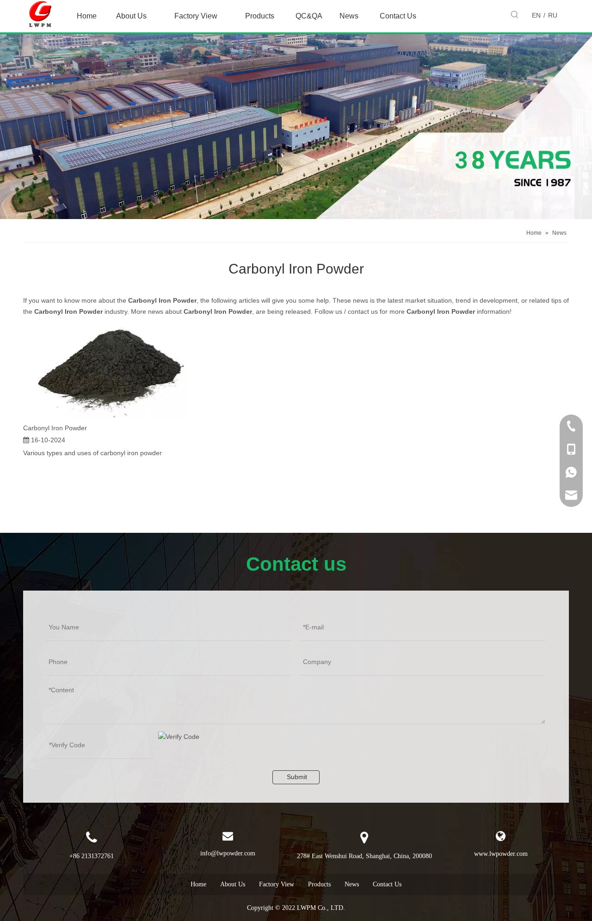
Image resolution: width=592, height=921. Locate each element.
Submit (297, 777)
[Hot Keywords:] (515, 15)
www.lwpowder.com (501, 853)
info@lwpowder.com (227, 853)
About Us (232, 884)
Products (319, 884)
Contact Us (387, 884)
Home (198, 884)
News (352, 884)
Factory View (276, 884)
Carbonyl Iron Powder (55, 428)
